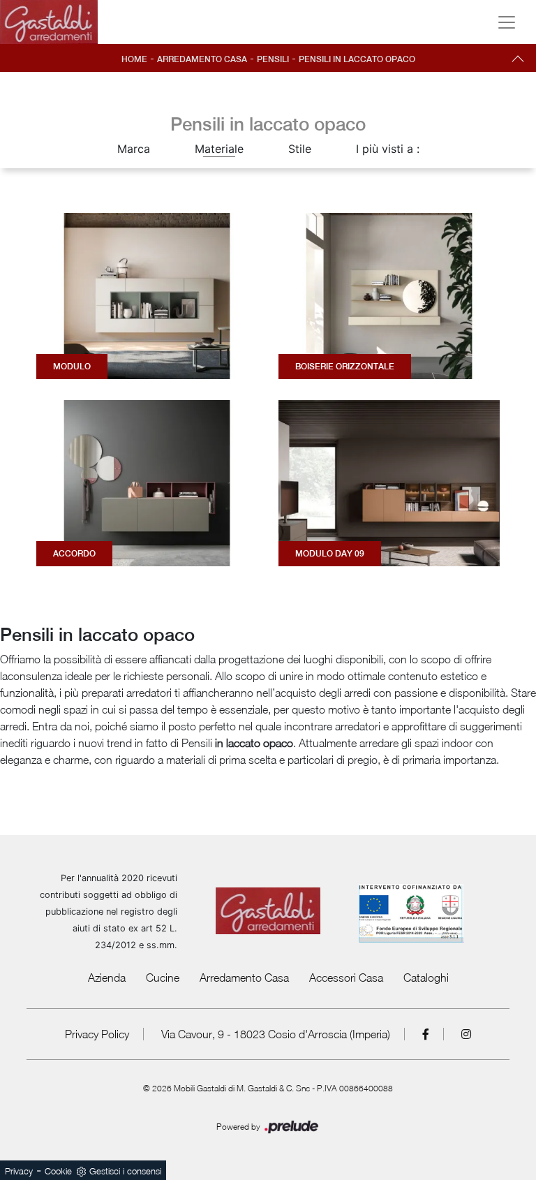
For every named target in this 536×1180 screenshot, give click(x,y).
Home (134, 59)
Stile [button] (299, 149)
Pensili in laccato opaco (357, 59)
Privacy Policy (97, 1034)
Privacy (19, 1171)
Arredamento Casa (202, 59)
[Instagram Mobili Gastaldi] (466, 1034)
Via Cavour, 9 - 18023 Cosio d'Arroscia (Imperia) (275, 1034)
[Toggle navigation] (507, 22)
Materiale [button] (219, 149)
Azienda (107, 977)
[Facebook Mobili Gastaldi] (426, 1034)
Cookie (58, 1171)
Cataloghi (426, 977)
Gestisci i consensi (125, 1171)
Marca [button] (133, 149)
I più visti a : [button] (387, 149)
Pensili (273, 59)
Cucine (162, 977)
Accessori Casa (346, 977)
